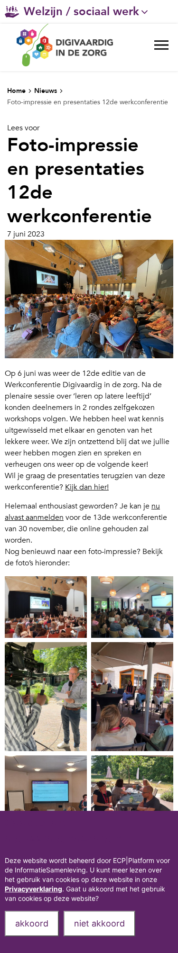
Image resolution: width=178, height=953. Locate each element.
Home (16, 90)
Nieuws (45, 90)
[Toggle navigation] (161, 47)
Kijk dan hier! (87, 487)
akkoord (31, 923)
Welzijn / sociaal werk (81, 11)
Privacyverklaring (33, 889)
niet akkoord (99, 923)
